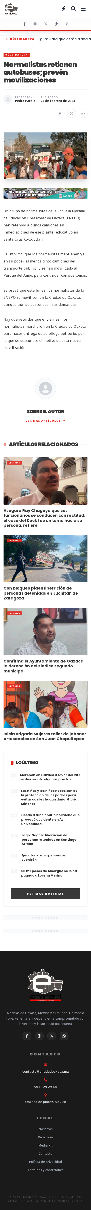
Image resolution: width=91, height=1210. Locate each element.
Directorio (45, 1137)
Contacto (45, 1153)
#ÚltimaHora (21, 39)
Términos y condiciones (45, 1170)
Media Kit (45, 1145)
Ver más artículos (43, 421)
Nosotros (46, 1129)
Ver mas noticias (45, 894)
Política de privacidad (45, 1162)
